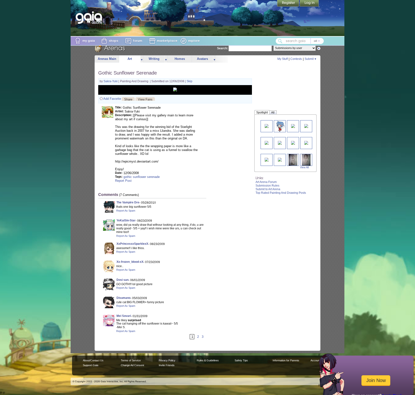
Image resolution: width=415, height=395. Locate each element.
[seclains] (306, 125)
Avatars (202, 59)
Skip (189, 81)
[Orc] (293, 125)
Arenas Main (107, 59)
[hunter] (293, 142)
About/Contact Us (93, 360)
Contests (296, 59)
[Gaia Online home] (90, 17)
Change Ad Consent (132, 365)
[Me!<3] (267, 125)
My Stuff (282, 59)
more (141, 59)
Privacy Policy (167, 360)
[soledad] (267, 142)
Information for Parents (286, 360)
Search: (222, 48)
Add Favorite (112, 98)
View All (304, 167)
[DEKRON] (267, 159)
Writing (154, 59)
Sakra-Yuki (111, 81)
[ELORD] (280, 142)
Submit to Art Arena (268, 189)
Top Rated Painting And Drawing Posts (281, 192)
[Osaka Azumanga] (306, 160)
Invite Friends (167, 365)
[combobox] (300, 41)
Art (130, 59)
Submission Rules (267, 185)
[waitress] (293, 160)
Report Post (123, 180)
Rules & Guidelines (208, 360)
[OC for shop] (281, 126)
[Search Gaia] (280, 41)
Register (288, 3)
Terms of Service (131, 360)
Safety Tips (241, 360)
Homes (180, 59)
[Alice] (280, 159)
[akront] (306, 142)
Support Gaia (90, 365)
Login (309, 3)
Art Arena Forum (266, 182)
